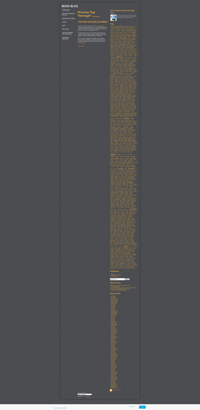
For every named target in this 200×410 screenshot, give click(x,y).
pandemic (133, 178)
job (117, 138)
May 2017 (113, 360)
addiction (112, 30)
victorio (121, 256)
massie (135, 159)
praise (116, 191)
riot (115, 207)
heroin (118, 121)
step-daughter (119, 231)
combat (134, 69)
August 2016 (113, 353)
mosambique (127, 166)
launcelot (127, 146)
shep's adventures (130, 222)
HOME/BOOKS (66, 10)
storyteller (123, 233)
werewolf (121, 262)
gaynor (115, 111)
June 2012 (113, 327)
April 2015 (113, 344)
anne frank (112, 38)
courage (116, 78)
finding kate (112, 105)
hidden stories (128, 121)
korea (121, 143)
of (135, 175)
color (135, 68)
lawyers (112, 147)
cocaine (121, 68)
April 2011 (113, 317)
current (112, 82)
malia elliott (132, 156)
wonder (112, 265)
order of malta (131, 177)
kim (120, 141)
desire (134, 87)
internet (117, 133)
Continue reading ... (82, 42)
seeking (120, 220)
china (134, 64)
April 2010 (113, 305)
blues (120, 47)
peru (117, 183)
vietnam (112, 257)
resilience (117, 204)
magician (117, 156)
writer (114, 266)
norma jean (130, 174)
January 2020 (114, 378)
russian (126, 210)
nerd (117, 171)
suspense (117, 237)
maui (116, 161)
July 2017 (113, 362)
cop (122, 76)
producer (131, 192)
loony (111, 151)
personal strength (130, 182)
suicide (129, 234)
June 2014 (113, 339)
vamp (121, 255)
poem (124, 186)
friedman (134, 107)
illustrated (116, 128)
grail (135, 112)
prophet (126, 193)
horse (115, 125)
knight (112, 143)
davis (115, 85)
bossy (125, 52)
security (116, 220)
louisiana (130, 151)
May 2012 (113, 326)
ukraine (112, 252)
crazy (132, 78)
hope (128, 124)
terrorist (132, 240)
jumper (115, 139)
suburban (119, 234)
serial (111, 222)
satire (118, 213)
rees (111, 201)
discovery (115, 90)
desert (130, 87)
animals (133, 36)
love (112, 154)
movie (111, 168)
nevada (120, 171)
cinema (125, 65)
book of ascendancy (132, 50)
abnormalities (118, 27)
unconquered (127, 252)
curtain (115, 82)
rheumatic (119, 205)
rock (115, 209)
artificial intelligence (131, 39)
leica (128, 147)
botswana (133, 52)
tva (121, 251)
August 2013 (113, 335)
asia (115, 41)
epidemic (124, 99)
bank (127, 45)
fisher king (118, 105)
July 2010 (113, 308)
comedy (112, 71)
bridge (120, 53)
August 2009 (113, 298)
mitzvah (128, 165)
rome (111, 210)
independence (116, 131)
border (118, 52)
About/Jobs (65, 29)
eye (116, 101)
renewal (132, 202)
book (112, 50)
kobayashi (116, 143)
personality (112, 183)
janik (111, 136)
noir (117, 174)
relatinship (132, 201)
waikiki (121, 259)
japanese (120, 136)
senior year (132, 220)
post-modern (124, 189)
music (125, 168)
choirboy (112, 65)
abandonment (132, 26)
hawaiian (132, 118)
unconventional (113, 253)
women (134, 263)
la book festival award (130, 144)
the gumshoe (126, 241)
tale (128, 237)
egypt (134, 95)
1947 (125, 267)
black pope (132, 46)
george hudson (127, 111)
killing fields (115, 141)
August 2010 (113, 310)
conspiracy (113, 76)
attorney (129, 42)
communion (125, 73)
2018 (134, 267)
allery (115, 35)
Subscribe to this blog (117, 389)
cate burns (121, 60)
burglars (126, 55)
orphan (111, 178)
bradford (112, 53)
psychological (120, 195)
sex (114, 222)
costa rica (126, 77)
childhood (126, 63)
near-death (112, 171)
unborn (116, 252)
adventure (130, 30)
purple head (123, 197)
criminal (125, 80)
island (131, 133)
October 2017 (113, 365)
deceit (126, 85)
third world (120, 246)
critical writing (117, 81)
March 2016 (113, 350)
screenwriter (113, 219)
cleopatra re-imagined (128, 66)
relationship (112, 202)
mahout (121, 156)
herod (111, 121)
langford (116, 146)
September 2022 (114, 387)
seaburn (129, 219)
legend (125, 147)
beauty (135, 45)
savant (123, 213)
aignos (134, 32)
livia (129, 150)
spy (125, 230)
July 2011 (113, 320)
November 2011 (114, 324)
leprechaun (116, 148)
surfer (119, 235)
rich (129, 205)
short (111, 223)
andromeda (124, 36)
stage (128, 230)
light (119, 150)
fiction (119, 104)
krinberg (115, 144)
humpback (113, 127)
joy (133, 138)
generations (120, 111)
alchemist (122, 33)
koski (124, 143)
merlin (115, 163)
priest (131, 191)
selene (124, 220)
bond (135, 48)
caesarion (112, 57)
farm (116, 103)
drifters (130, 92)
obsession (127, 175)
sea (126, 219)
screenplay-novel (131, 218)
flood (135, 105)
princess (135, 191)
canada (112, 58)
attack (124, 42)
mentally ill (129, 162)
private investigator (114, 192)
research (112, 204)
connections (121, 74)
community (132, 73)
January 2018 (114, 366)
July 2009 (113, 297)
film (130, 104)
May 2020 (113, 381)
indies (128, 131)
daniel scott (122, 84)
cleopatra (119, 66)
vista (118, 259)
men (120, 162)
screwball (119, 219)
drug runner (113, 94)
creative (112, 80)
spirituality (121, 230)
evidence (116, 100)
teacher (112, 238)
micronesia (112, 165)
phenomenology (118, 184)
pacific (124, 178)
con (117, 74)
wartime (132, 259)
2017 (131, 267)
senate (127, 220)
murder (120, 168)
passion (112, 181)
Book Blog (70, 6)
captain (127, 58)
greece (121, 115)
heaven (130, 120)
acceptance (117, 29)
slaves (118, 224)
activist (131, 29)
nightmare (112, 174)
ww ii (118, 266)
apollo (111, 39)
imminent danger (114, 129)
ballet (120, 45)
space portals (120, 229)
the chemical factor (118, 241)
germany (112, 112)
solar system (126, 226)
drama (121, 92)
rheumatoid (124, 205)
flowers (111, 107)
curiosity (133, 81)
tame (131, 237)
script (123, 219)
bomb (131, 49)
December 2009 (114, 301)
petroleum (131, 183)
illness (111, 128)
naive (119, 170)
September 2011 (114, 321)
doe (127, 91)
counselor (131, 77)
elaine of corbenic (114, 96)
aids (130, 32)
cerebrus (133, 60)
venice (117, 256)
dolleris (133, 91)
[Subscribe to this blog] (111, 390)
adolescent (123, 30)
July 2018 (113, 371)
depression (122, 87)
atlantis (116, 42)
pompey (130, 188)
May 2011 (113, 318)
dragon (116, 92)
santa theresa (113, 213)
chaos (122, 61)
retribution (127, 204)
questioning (132, 199)
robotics (112, 209)
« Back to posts (81, 45)
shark (124, 222)
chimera (124, 64)
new (124, 171)
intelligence (112, 133)
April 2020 (113, 380)
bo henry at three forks (126, 47)
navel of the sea (128, 170)
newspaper (125, 173)
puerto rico (130, 196)
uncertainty (120, 252)
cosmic (121, 77)
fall (121, 101)
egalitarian (129, 95)
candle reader (122, 58)
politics (126, 188)
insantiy (116, 132)
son (121, 227)
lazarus (116, 147)
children (131, 63)
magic (112, 156)
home (114, 124)
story (119, 233)
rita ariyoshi (121, 207)
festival (111, 104)
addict (135, 29)
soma (114, 227)
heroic (115, 121)
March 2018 (113, 367)
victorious (126, 256)
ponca (134, 188)
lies (111, 150)
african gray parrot (118, 32)
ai (128, 32)
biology (118, 46)
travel (125, 249)
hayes (112, 120)
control (119, 76)
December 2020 (114, 384)
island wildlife (121, 135)
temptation (122, 240)
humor (130, 125)
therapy (112, 246)
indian (124, 131)
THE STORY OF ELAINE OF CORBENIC (93, 22)
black (128, 46)
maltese (116, 158)
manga (127, 158)
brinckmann (125, 53)
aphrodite (133, 38)
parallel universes (118, 179)
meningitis (124, 162)
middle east (118, 165)
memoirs (116, 162)
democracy (112, 87)
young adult (131, 266)
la (124, 144)
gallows (116, 109)
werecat (116, 262)
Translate (88, 396)
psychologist (126, 195)
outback (116, 178)
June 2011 (113, 319)
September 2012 (114, 330)
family (125, 102)
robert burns (127, 207)
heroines (122, 121)
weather (112, 262)
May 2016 (113, 351)
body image (116, 48)
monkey (117, 166)
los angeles (121, 151)
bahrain (116, 45)
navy (133, 170)
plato (115, 186)
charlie (125, 61)
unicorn (119, 253)
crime (121, 80)
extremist (112, 101)
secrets (111, 220)
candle (117, 58)
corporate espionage (128, 76)
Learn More (132, 406)
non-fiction (121, 174)
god (122, 112)
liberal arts (122, 148)
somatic (118, 227)
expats (133, 100)
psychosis (112, 196)
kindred (123, 141)
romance (133, 209)
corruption (117, 77)
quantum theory (116, 199)
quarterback (123, 199)
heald (119, 120)
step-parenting (126, 231)
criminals (130, 80)
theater (125, 244)
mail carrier (126, 156)
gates (133, 109)
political (122, 188)
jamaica (133, 135)
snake (133, 224)
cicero (122, 65)
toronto (130, 248)
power (112, 191)
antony (129, 38)
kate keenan (115, 140)
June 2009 (113, 296)
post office (119, 189)
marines (117, 159)
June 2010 (113, 307)
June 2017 (113, 361)
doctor (124, 91)
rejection (128, 201)
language (121, 146)
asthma (112, 42)
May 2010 (113, 306)
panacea (128, 178)
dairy (119, 82)
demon (117, 87)
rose (115, 210)
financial (133, 104)
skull (115, 224)
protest (130, 193)
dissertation (121, 90)
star (131, 230)
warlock (128, 259)
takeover (125, 237)
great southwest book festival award (129, 113)
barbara (131, 45)
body (111, 49)
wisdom (122, 263)
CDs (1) (112, 273)
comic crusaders (128, 71)
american (134, 35)
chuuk (116, 65)
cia (119, 65)
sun (132, 234)
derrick (126, 87)
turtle (119, 251)
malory (111, 158)
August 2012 (113, 328)
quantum (129, 197)
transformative (119, 249)
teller (118, 240)
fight (127, 104)
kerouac (129, 140)
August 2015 (113, 347)
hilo (111, 122)
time (130, 246)
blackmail (112, 47)
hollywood (128, 122)
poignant (112, 188)
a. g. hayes (126, 26)
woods (120, 265)
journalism (125, 138)
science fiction (119, 216)
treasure (129, 249)
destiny (117, 88)
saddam (130, 210)
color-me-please (114, 70)
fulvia (122, 108)
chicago (113, 63)
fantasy (112, 103)
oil (119, 177)
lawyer (134, 146)
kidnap (133, 140)
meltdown (130, 161)
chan (115, 61)
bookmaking (113, 52)
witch (126, 263)
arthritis (124, 39)
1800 (117, 267)
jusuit (122, 139)
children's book (118, 64)
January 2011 (113, 314)
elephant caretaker (127, 96)
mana (124, 158)
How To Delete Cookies (60, 408)
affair (135, 30)
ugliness (133, 251)
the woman (116, 244)
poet (127, 186)
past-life (117, 181)
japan (115, 136)
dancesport (116, 84)
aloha (119, 35)
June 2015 (113, 345)
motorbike (133, 166)
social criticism (113, 226)
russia (121, 210)
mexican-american (122, 163)
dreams (126, 92)
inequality (133, 131)
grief (124, 115)
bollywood (127, 48)
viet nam (131, 256)
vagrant (112, 255)
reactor (120, 200)
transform (112, 249)
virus (115, 259)
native (122, 170)
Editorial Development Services (68, 14)
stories (115, 233)
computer (113, 74)
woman (130, 263)
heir (133, 120)
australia (134, 42)
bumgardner (120, 55)
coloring (121, 69)
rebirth (124, 200)
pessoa (120, 183)
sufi (126, 234)
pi (129, 184)
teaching (116, 238)
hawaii (126, 118)
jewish (111, 138)
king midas (134, 141)
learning (121, 147)
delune (135, 85)
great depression (117, 113)
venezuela (112, 256)
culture (129, 81)
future (126, 108)
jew (135, 136)
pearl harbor (122, 181)
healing (122, 120)
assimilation (130, 41)
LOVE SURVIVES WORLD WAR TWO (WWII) (120, 288)
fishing (128, 105)
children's (112, 64)
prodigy (126, 192)
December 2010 (114, 313)
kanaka (134, 139)
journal (120, 138)
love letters (118, 154)
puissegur (112, 197)
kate (111, 140)
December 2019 (114, 377)
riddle (111, 207)
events (111, 100)
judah (111, 139)
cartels (131, 58)
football (115, 107)
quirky (111, 200)
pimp (131, 184)
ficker (115, 104)
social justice (120, 226)
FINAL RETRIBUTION (115, 286)
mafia (131, 154)
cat (111, 60)
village (126, 257)
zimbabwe (112, 267)
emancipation (115, 97)
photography (125, 184)
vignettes (122, 257)
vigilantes (117, 257)
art (121, 39)
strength (128, 233)
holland (123, 122)
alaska (117, 33)
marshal (126, 159)
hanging (121, 116)
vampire (125, 255)
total (134, 248)
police (117, 188)
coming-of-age (117, 73)
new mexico (127, 171)
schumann (130, 215)
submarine (113, 234)
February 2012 (114, 325)
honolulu (124, 124)
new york (133, 171)
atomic (120, 42)
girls (116, 112)
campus (134, 57)
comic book (122, 71)
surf (116, 235)
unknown (134, 253)
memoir (112, 162)
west (125, 262)
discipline (134, 88)
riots (117, 207)
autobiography (122, 44)
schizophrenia (124, 215)
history (114, 122)
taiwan (121, 237)
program (117, 193)
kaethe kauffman (128, 139)
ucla (129, 251)
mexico (128, 163)
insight (120, 132)
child (122, 63)
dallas (122, 82)
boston (129, 52)
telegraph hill (131, 238)
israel (126, 135)
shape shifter (119, 222)
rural (118, 210)
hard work (126, 116)
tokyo (119, 248)
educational (124, 95)
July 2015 (113, 346)
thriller (126, 246)
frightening (112, 108)
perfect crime (119, 182)
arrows (118, 39)
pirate (134, 184)
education (118, 95)
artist (111, 41)
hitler (118, 122)
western (129, 262)
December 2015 (114, 348)
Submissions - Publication (66, 38)
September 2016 (114, 354)
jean (128, 136)
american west (113, 36)
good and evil (127, 112)
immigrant (130, 128)
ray (117, 200)
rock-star (119, 209)
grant (111, 113)
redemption (133, 200)
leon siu (112, 148)
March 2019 (113, 374)
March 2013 (113, 333)
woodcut (116, 265)
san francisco (117, 212)
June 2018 (113, 370)
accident (123, 29)
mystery (131, 168)
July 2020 (113, 382)
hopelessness (134, 124)
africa (111, 32)
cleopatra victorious (114, 68)
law (130, 146)
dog (130, 91)
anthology (123, 38)
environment (118, 99)
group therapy (129, 115)
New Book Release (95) (116, 274)
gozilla (132, 112)
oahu (122, 175)
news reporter (119, 173)
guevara (134, 115)
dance (126, 82)
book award (117, 50)
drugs (117, 94)
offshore (116, 177)
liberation (128, 148)
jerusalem (132, 136)
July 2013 (113, 334)
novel (134, 174)
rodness (124, 209)
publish (124, 196)
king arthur (128, 141)
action (127, 29)
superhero (112, 235)
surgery (127, 235)
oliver (122, 177)
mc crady (120, 161)
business (130, 55)
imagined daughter (123, 128)
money (112, 166)
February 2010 (114, 303)
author (112, 44)
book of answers (124, 50)
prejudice (127, 191)
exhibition (123, 100)
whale (133, 262)
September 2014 (114, 341)
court (120, 78)
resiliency (122, 204)
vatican (130, 255)
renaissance (127, 202)
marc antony (133, 158)
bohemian (122, 48)
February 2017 (114, 358)
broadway (131, 53)
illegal (132, 127)
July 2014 (113, 340)
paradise (112, 179)
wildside (112, 263)
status (114, 231)
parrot (131, 179)
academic (112, 29)
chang (118, 61)
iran (126, 133)
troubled (112, 251)
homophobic (119, 124)
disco (111, 90)
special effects (132, 229)
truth (116, 251)
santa (127, 212)
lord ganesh (116, 151)
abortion (124, 27)
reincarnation (122, 201)
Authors (64, 22)
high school (134, 121)
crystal (122, 81)
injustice (112, 132)
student (132, 233)
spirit (111, 230)
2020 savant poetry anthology (116, 26)
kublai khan (120, 144)
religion (122, 202)
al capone (112, 33)
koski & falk (129, 143)
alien (134, 33)
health (126, 120)
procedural (121, 192)
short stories (116, 223)
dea (118, 85)
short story (123, 223)
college (131, 68)
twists (124, 251)
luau (125, 154)
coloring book (128, 70)
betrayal (112, 46)
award (128, 43)
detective (121, 88)
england (124, 97)
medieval (125, 161)
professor (112, 193)
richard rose (133, 205)
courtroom (124, 78)
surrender (132, 235)
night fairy (131, 173)
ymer (126, 266)
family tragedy (131, 101)
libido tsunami (133, 148)
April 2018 (113, 368)
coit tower (126, 68)
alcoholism (127, 33)
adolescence (117, 30)
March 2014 (113, 338)
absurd (129, 27)
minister (123, 165)
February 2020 (114, 379)
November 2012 (114, 332)
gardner (120, 109)
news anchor (113, 173)
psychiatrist (113, 195)
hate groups (116, 118)
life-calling (115, 150)
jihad (115, 138)
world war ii (128, 265)
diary (126, 88)
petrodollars (125, 183)
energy (120, 97)
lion (121, 150)
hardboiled (131, 116)
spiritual (116, 230)
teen (126, 239)
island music (115, 135)
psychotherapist (118, 196)
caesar (135, 55)
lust (128, 154)
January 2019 (114, 373)
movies (115, 168)
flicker (132, 105)
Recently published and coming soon (67, 33)
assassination (124, 41)
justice (119, 139)
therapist (134, 244)
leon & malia (132, 147)
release (117, 202)
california (119, 57)
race (115, 200)
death (122, 85)
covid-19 (129, 78)
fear (124, 103)
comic (117, 71)
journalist (130, 138)
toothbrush (126, 248)
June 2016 (113, 352)
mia (132, 163)
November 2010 (114, 312)
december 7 (130, 85)
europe (133, 99)
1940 (122, 267)
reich (117, 201)
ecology (112, 95)
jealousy (124, 136)
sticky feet (133, 231)
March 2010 (113, 304)
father (119, 103)
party (135, 179)
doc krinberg (119, 91)
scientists (130, 216)
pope (115, 189)
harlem (111, 118)
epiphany (129, 99)
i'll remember (126, 127)
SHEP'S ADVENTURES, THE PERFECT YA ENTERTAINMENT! (123, 287)
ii (129, 127)
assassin (118, 41)
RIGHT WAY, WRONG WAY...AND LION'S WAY (120, 285)
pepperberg (112, 182)
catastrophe (115, 60)
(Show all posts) (96, 16)
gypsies (117, 116)
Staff (63, 25)
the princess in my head (119, 243)
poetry (131, 186)
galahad (112, 109)
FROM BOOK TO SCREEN (68, 18)
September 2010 (114, 311)
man (121, 158)
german (132, 111)
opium (125, 177)
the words (121, 244)
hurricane (119, 127)
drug (134, 92)
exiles (127, 100)
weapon (119, 260)
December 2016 (114, 355)
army (115, 39)
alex (131, 33)
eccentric (130, 94)
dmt (115, 91)
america (129, 35)
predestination (121, 191)
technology (121, 238)
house (119, 125)
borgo (121, 52)
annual (117, 38)
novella (111, 175)
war (124, 259)
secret (133, 219)
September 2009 (114, 299)
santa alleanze (132, 212)
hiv (120, 122)
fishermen (124, 105)
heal (116, 120)
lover (123, 154)
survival (112, 237)
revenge (131, 204)
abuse (132, 27)
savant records (113, 215)
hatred (121, 118)
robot (132, 207)
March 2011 (113, 316)
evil (119, 100)
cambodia (130, 57)
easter (126, 94)
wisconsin (117, 263)
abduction (112, 27)
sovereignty (113, 229)
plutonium (119, 186)
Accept (142, 407)
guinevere (112, 116)
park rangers (126, 179)
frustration (118, 108)
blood (116, 47)
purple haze (117, 197)
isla (128, 133)
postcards (130, 189)
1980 (128, 267)
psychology (133, 195)
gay (111, 111)
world (124, 265)
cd (130, 60)
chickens (118, 63)
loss (126, 151)
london (132, 150)
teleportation (113, 240)
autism (116, 43)
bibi (115, 46)
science (112, 216)
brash (116, 53)
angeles (129, 36)
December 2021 (114, 386)
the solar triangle (128, 243)
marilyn (112, 159)
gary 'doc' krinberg (127, 109)
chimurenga (129, 64)
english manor (130, 97)
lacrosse (112, 146)
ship (135, 222)
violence (130, 257)
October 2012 (113, 331)
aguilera (125, 32)
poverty (134, 189)
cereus (111, 61)
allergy (111, 35)
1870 (120, 267)
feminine (133, 103)
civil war (114, 66)
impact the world (122, 129)
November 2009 (114, 300)
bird (122, 46)
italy (129, 135)
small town (128, 224)
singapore (128, 223)
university (128, 253)
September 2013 (114, 337)
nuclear (116, 175)
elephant (120, 96)
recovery (128, 200)
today (116, 248)
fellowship (128, 103)
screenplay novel (122, 218)
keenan (125, 140)
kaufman (121, 140)
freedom (124, 107)
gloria (119, 112)
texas (111, 242)
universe (123, 253)
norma (125, 174)
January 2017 (114, 357)
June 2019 (113, 375)
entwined (112, 99)
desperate (112, 88)
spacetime (126, 229)
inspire (130, 132)
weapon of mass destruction (127, 260)
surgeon (123, 235)
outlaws (120, 178)
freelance (129, 107)
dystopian (122, 94)
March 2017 (113, 359)
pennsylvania (129, 181)
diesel (130, 88)
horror (112, 125)
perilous (124, 182)
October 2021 (113, 385)
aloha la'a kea (124, 35)
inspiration (125, 132)
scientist (125, 216)
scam (119, 215)
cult (126, 81)
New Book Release (101, 25)
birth (125, 46)
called (125, 57)
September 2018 (114, 372)
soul (124, 227)
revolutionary (113, 205)
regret (114, 201)
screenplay (113, 218)
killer (111, 141)
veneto (134, 255)
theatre (129, 244)
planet (111, 186)
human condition (124, 125)
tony (122, 248)
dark (127, 84)
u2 (127, 251)
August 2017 (113, 364)
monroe (122, 166)
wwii (121, 266)
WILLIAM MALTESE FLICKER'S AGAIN (118, 290)
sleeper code (123, 224)
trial (133, 249)
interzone (122, 133)
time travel (134, 246)
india (121, 131)
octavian (132, 175)
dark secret (131, 84)
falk (119, 102)
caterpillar (126, 60)
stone (111, 233)
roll (127, 209)
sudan (123, 234)
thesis (116, 246)
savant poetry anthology (131, 213)
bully (115, 55)
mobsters (132, 165)
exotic (130, 100)
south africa (128, 227)
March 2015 (113, 343)
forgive (119, 107)
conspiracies (128, 74)
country (112, 78)
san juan (123, 212)
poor (111, 189)
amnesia (119, 36)
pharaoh (112, 184)
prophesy (122, 193)
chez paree (133, 61)
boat (133, 47)
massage (131, 159)
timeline (112, 248)
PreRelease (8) (114, 276)
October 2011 (113, 323)
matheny (112, 161)
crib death (117, 80)
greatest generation (114, 115)
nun (120, 175)
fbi (121, 103)
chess (129, 61)
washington (113, 260)
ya (123, 266)
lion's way (125, 150)
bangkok (123, 45)
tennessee (127, 240)
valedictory (117, 255)
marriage (121, 159)
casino (135, 58)
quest (128, 199)
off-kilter (112, 177)
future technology (132, 108)
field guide (123, 104)
